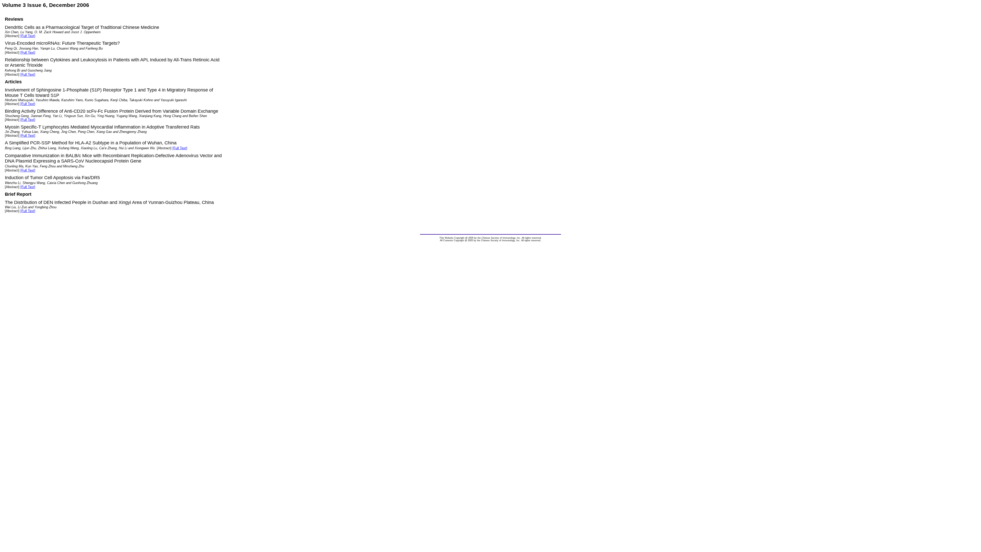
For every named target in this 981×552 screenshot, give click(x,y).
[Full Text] (27, 36)
